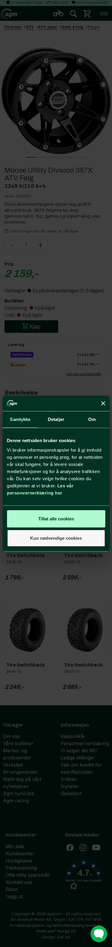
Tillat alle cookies (56, 518)
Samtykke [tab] (20, 419)
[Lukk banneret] (103, 403)
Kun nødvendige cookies (56, 538)
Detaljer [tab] (56, 419)
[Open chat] (98, 934)
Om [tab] (92, 419)
